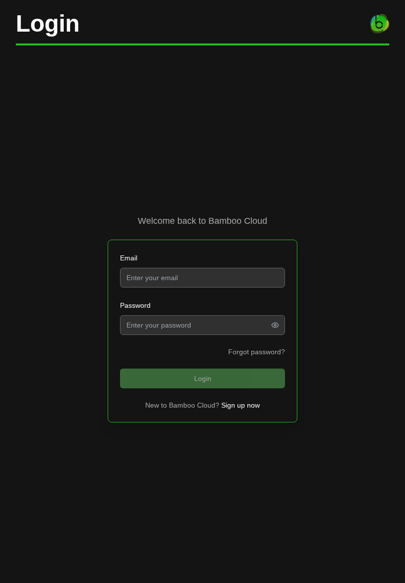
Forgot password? (256, 352)
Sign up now (240, 405)
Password (135, 305)
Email (128, 258)
